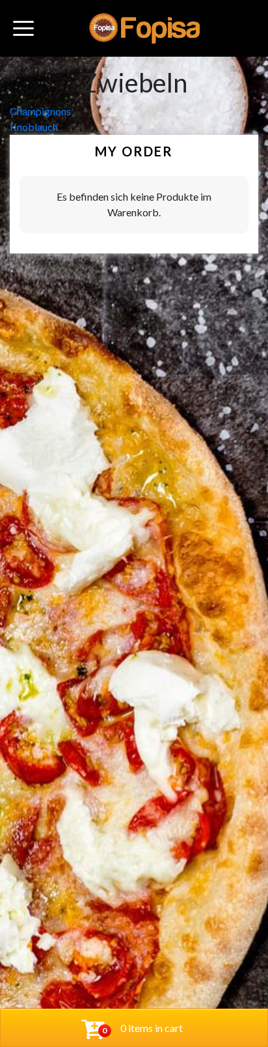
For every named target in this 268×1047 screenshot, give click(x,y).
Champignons (40, 111)
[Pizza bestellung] (144, 28)
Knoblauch (34, 127)
